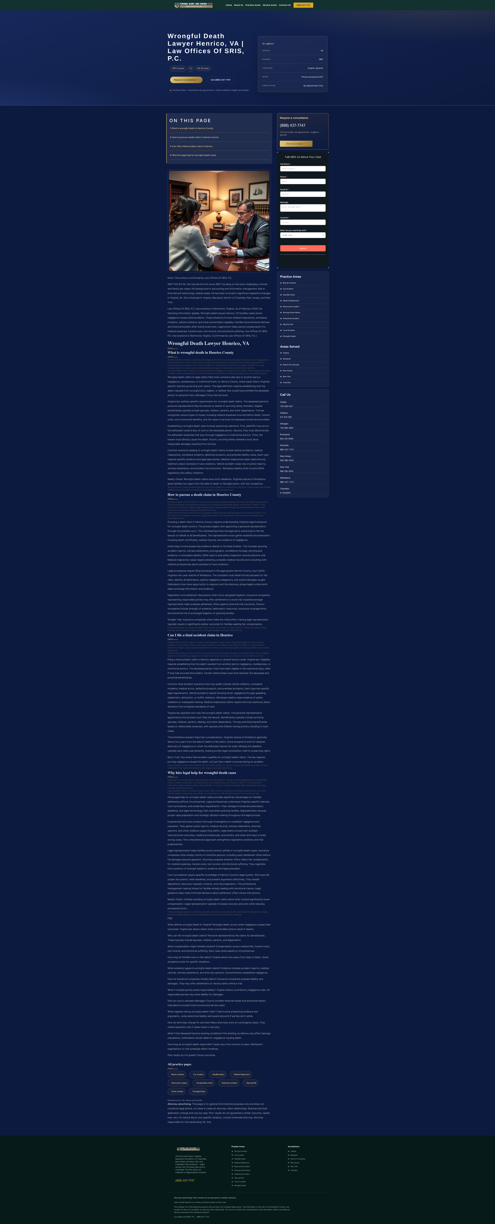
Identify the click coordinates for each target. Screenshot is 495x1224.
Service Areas (270, 5)
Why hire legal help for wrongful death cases (194, 155)
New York (284, 467)
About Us (238, 5)
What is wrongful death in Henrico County (192, 128)
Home (229, 5)
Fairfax (283, 402)
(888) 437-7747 (292, 125)
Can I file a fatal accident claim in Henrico (192, 146)
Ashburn (284, 413)
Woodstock (285, 478)
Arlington (284, 424)
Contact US (285, 5)
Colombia (284, 489)
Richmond (285, 434)
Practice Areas (253, 5)
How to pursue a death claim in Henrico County (195, 137)
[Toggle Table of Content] (268, 117)
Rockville (284, 445)
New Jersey (285, 456)
